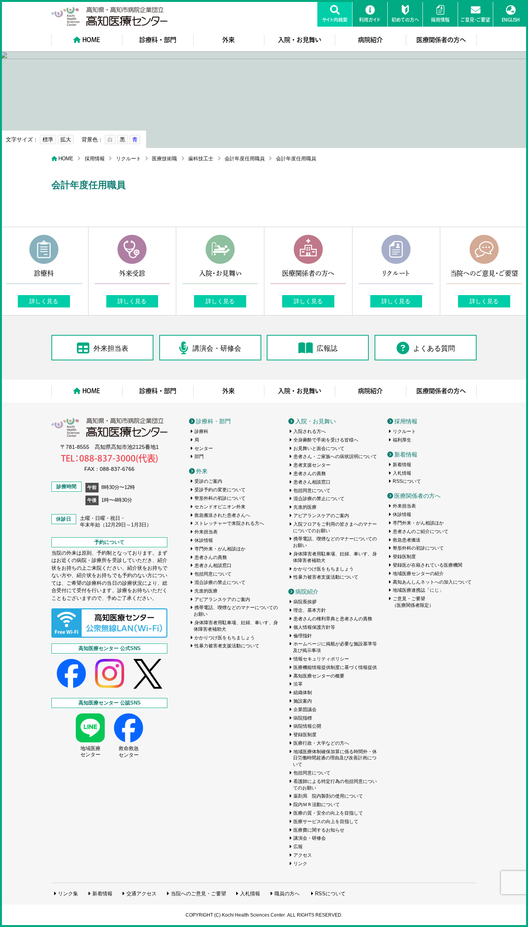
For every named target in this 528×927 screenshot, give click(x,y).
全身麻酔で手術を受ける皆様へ (325, 440)
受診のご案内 (208, 481)
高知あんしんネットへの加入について (432, 582)
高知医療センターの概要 (318, 676)
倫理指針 (302, 635)
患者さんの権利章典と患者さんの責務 (332, 618)
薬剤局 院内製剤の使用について (328, 796)
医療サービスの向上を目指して (325, 821)
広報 (298, 846)
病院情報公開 (307, 726)
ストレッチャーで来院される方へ (229, 523)
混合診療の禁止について (219, 582)
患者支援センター (311, 465)
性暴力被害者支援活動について (226, 646)
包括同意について (213, 574)
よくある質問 (434, 348)
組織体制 (302, 692)
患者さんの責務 (210, 557)
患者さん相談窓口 (213, 565)
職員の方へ (287, 893)
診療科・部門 (157, 40)
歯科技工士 (200, 158)
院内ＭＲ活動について (316, 804)
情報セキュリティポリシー (321, 659)
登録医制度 (305, 734)
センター (203, 448)
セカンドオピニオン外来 (219, 506)
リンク (300, 863)
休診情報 (203, 540)
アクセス (302, 855)
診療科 (201, 431)
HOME (91, 40)
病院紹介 (370, 40)
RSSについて (407, 481)
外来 (228, 40)
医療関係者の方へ (441, 40)
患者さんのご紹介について (420, 531)
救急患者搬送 (407, 540)
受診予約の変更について (219, 489)
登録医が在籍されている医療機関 (427, 565)
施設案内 (302, 701)
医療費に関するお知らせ (318, 830)
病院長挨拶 (305, 601)
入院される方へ (309, 431)
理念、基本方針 (309, 610)
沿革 (298, 684)
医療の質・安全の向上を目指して (328, 813)
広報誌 (327, 348)
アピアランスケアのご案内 (222, 599)
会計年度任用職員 (245, 158)
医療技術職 (164, 158)
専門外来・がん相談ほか (219, 549)
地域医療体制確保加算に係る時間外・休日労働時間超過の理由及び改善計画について (335, 758)
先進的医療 (206, 591)
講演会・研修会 (216, 348)
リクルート (128, 158)
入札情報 (402, 473)
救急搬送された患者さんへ (222, 515)
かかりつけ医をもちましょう (224, 637)
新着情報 (405, 454)
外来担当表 (111, 348)
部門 (199, 456)
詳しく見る (43, 301)
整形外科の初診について (219, 498)
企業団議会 (305, 709)
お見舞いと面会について (318, 448)
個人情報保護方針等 (314, 627)
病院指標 (302, 718)
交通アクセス (141, 893)
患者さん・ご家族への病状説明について (335, 456)
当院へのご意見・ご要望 (198, 893)
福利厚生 (402, 440)
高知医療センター (109, 16)
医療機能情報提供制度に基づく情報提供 (335, 667)
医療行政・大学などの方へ (321, 743)
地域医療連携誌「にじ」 (418, 590)
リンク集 (68, 893)
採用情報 (95, 158)
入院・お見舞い (299, 40)
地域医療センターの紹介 (418, 573)
